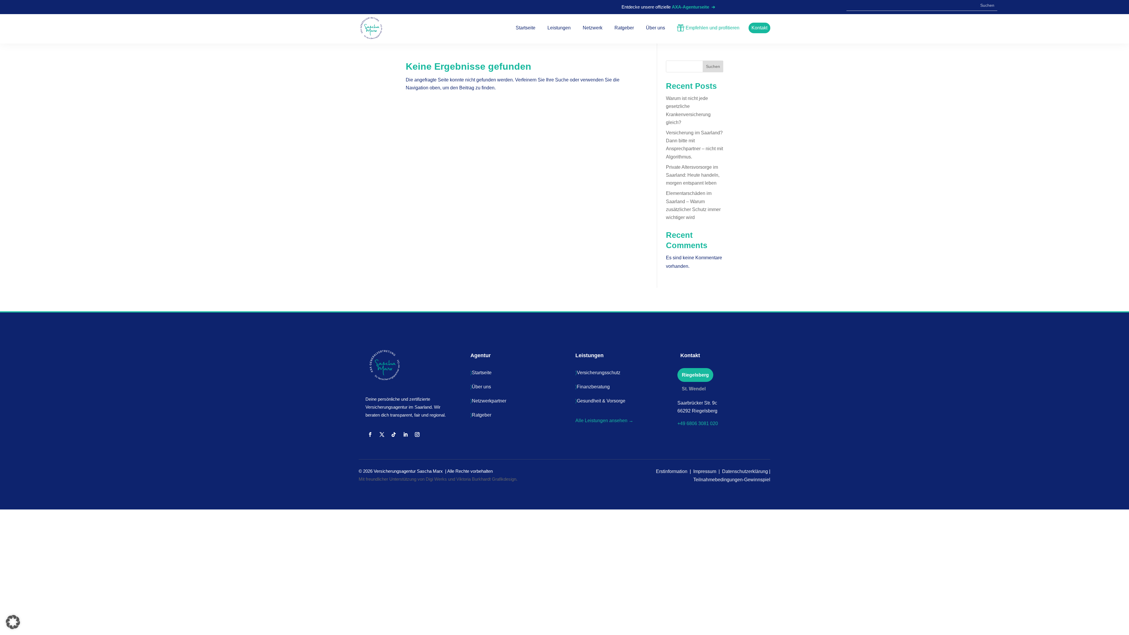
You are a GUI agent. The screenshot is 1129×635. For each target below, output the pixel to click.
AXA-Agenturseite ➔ (693, 6)
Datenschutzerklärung (745, 471)
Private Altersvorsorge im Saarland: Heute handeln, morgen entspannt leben (692, 175)
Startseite (482, 372)
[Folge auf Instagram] (417, 434)
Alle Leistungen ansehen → (604, 420)
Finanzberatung (593, 386)
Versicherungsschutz (598, 372)
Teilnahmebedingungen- (718, 479)
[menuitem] (525, 25)
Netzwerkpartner (489, 400)
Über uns (481, 386)
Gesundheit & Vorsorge (601, 400)
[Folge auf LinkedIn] (405, 434)
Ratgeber (481, 414)
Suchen (713, 66)
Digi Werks (436, 479)
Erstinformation (671, 471)
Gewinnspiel (757, 479)
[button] (13, 622)
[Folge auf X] (382, 434)
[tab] (695, 375)
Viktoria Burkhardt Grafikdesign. (486, 479)
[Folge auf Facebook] (370, 434)
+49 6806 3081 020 (697, 423)
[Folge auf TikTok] (393, 434)
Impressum (705, 471)
